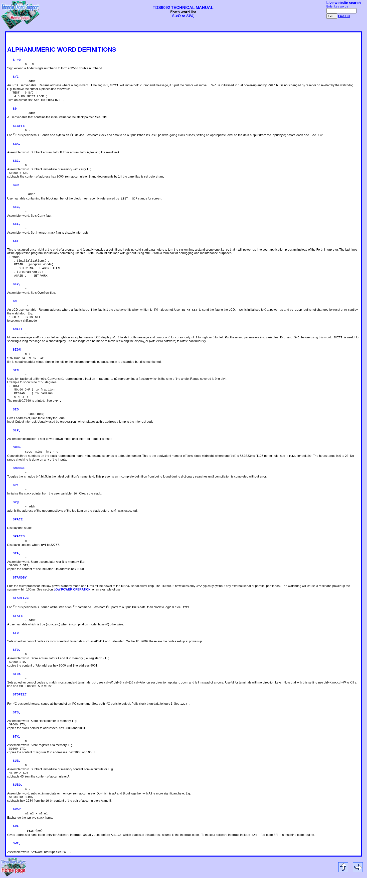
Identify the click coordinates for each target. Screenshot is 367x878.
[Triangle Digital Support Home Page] (20, 28)
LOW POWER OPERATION (72, 589)
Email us (344, 16)
